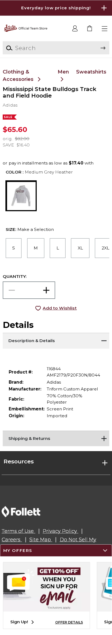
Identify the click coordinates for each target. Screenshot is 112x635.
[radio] (13, 248)
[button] (56, 8)
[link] (89, 29)
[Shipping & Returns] (56, 437)
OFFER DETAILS (69, 622)
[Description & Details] (56, 339)
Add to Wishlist (60, 308)
